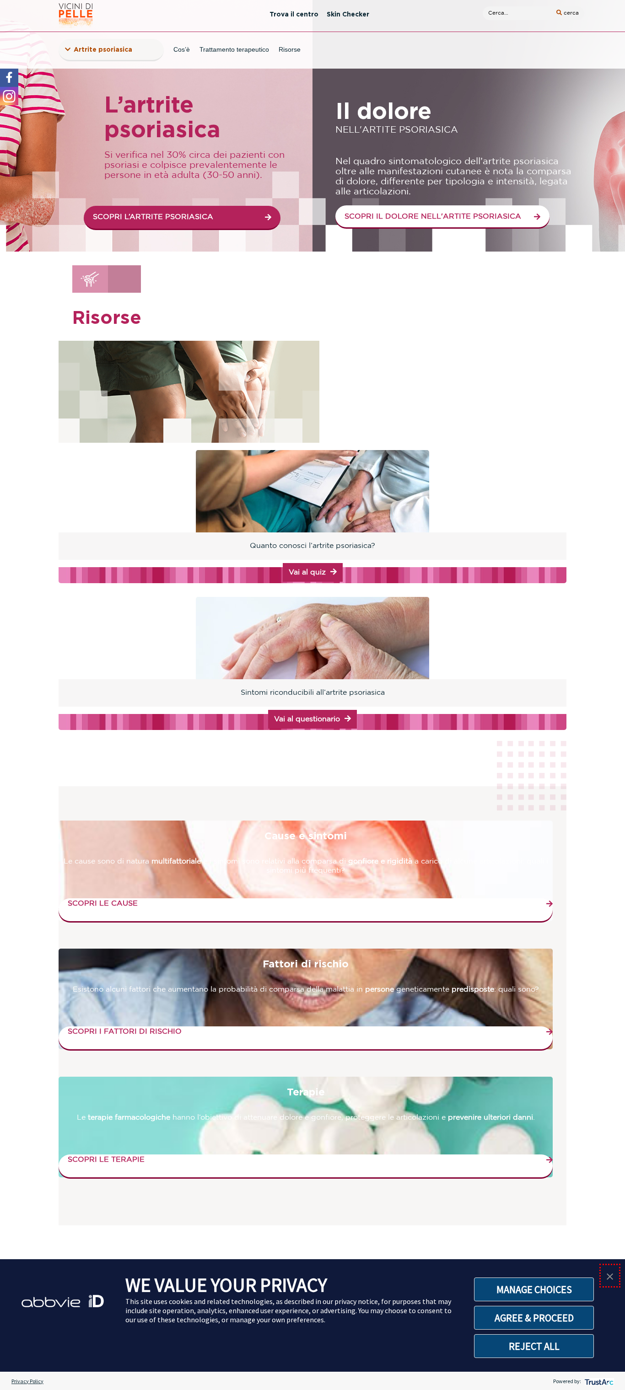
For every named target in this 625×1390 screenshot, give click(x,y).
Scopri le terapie (106, 1159)
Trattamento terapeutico (234, 49)
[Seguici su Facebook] (9, 78)
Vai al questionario (307, 719)
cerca (570, 13)
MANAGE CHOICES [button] (534, 1289)
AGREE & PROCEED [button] (534, 1317)
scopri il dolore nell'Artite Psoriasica (433, 216)
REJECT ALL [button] (534, 1346)
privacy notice (356, 1301)
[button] (610, 1275)
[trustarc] (598, 1381)
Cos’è (181, 49)
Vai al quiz (307, 572)
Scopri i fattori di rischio (125, 1031)
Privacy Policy (27, 1381)
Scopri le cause (103, 903)
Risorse (290, 49)
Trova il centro (293, 14)
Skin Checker (348, 14)
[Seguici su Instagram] (9, 96)
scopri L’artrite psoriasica (153, 217)
